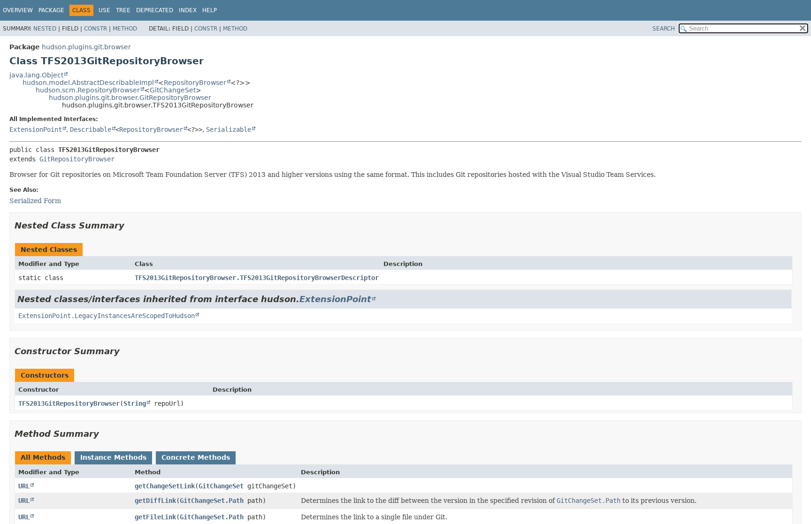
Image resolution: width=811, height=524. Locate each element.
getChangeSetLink (165, 486)
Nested (44, 28)
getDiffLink (155, 500)
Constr (95, 28)
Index (188, 10)
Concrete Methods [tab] (195, 457)
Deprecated (154, 10)
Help (209, 10)
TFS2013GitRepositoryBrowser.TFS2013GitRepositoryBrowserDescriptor (257, 277)
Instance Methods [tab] (113, 457)
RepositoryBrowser (195, 82)
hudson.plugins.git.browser (86, 47)
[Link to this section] (131, 225)
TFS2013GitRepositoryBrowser (69, 403)
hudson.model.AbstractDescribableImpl (88, 82)
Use (104, 10)
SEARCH (663, 28)
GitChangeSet (173, 90)
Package (51, 10)
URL (24, 486)
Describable (90, 129)
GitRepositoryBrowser (77, 159)
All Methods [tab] (43, 457)
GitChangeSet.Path (212, 500)
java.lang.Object (36, 75)
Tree (123, 10)
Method (125, 28)
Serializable (228, 129)
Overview (18, 10)
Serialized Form (35, 201)
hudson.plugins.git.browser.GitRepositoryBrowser (130, 97)
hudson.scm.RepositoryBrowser (88, 90)
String (134, 403)
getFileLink (155, 517)
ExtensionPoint (35, 129)
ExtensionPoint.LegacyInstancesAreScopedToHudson (106, 315)
